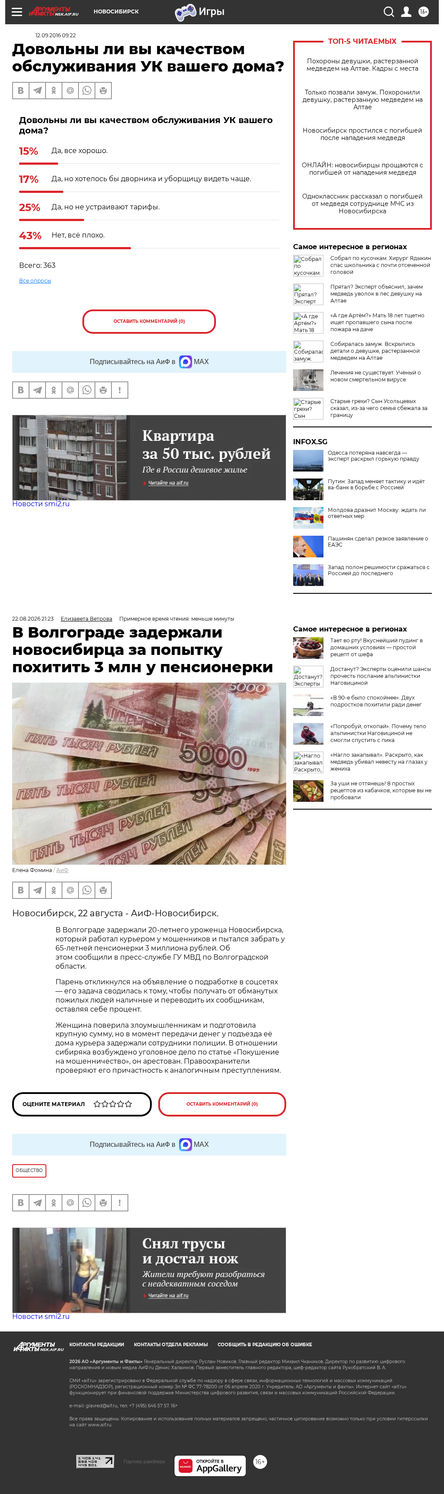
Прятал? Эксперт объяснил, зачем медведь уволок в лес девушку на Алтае (376, 293)
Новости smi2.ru (41, 504)
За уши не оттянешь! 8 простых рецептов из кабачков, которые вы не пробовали (380, 790)
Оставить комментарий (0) (149, 321)
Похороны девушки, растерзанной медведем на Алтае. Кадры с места (362, 65)
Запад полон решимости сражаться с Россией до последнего (379, 570)
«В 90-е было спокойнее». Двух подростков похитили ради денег (376, 701)
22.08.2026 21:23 (33, 618)
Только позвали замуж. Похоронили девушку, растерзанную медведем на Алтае (363, 100)
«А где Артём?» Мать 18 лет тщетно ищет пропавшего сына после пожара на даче (377, 322)
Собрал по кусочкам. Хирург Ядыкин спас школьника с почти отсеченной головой (380, 265)
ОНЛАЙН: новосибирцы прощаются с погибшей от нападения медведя (362, 169)
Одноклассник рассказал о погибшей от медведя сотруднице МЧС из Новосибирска (362, 204)
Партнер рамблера (144, 1461)
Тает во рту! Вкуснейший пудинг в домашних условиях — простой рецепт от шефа (376, 647)
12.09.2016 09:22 (56, 35)
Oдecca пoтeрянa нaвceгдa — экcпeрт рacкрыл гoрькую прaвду (373, 456)
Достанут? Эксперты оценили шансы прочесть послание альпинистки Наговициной (380, 676)
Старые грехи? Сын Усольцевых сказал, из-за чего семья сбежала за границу (379, 408)
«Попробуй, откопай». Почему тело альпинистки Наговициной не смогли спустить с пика (378, 733)
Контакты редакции (96, 1345)
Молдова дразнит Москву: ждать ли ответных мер (377, 513)
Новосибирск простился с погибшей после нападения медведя (362, 134)
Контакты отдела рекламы (171, 1345)
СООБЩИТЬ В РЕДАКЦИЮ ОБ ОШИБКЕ (265, 1345)
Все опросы (35, 280)
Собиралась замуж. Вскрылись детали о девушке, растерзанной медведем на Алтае (375, 351)
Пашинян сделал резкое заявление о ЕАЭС (378, 542)
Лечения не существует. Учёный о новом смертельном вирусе (375, 376)
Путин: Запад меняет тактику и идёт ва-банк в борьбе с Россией (376, 484)
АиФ (62, 870)
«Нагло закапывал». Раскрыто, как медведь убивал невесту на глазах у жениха (379, 762)
